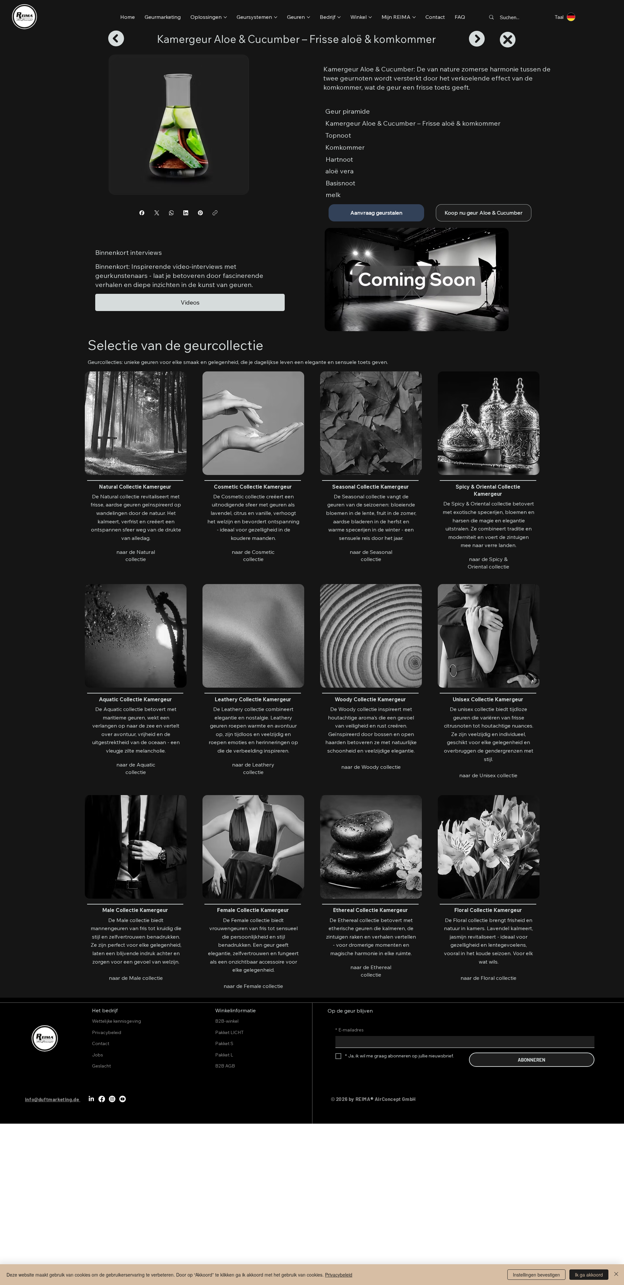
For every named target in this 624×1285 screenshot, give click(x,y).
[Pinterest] (200, 212)
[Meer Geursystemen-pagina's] (275, 17)
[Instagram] (112, 1099)
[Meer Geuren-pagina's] (308, 17)
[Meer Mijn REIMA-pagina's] (414, 17)
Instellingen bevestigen (536, 1274)
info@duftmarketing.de (52, 1099)
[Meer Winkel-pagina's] (370, 17)
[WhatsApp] (171, 212)
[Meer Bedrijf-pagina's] (339, 17)
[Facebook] (141, 212)
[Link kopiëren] (215, 212)
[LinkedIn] (185, 212)
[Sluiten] (616, 1274)
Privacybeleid (338, 1274)
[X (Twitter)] (156, 212)
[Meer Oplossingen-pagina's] (225, 17)
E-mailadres (349, 1030)
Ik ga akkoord (589, 1274)
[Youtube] (122, 1099)
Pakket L (224, 1055)
